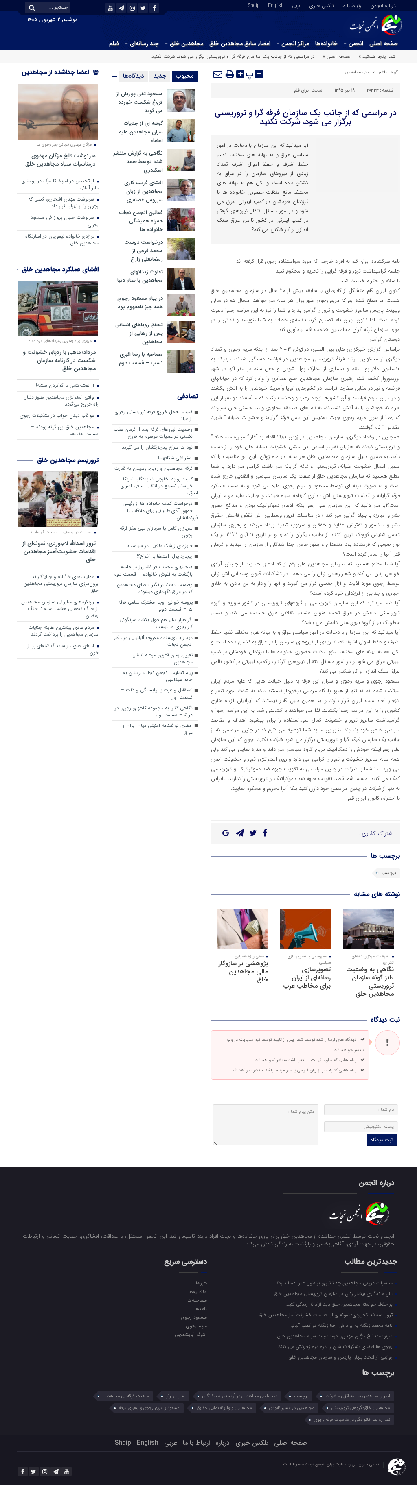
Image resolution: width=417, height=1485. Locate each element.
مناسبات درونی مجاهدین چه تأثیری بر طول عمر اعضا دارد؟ (335, 1283)
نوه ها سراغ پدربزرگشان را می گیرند (157, 447)
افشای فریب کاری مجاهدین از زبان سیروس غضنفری (143, 191)
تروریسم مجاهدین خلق (68, 460)
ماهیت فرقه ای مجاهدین (126, 1396)
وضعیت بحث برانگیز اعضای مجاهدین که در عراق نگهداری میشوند (155, 588)
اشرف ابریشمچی (191, 1334)
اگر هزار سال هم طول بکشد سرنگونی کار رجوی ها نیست (156, 623)
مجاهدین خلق (186, 43)
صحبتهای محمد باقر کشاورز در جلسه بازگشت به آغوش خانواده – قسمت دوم (153, 570)
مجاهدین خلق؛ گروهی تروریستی (360, 1407)
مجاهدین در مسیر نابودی (291, 1407)
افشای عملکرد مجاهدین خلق (60, 269)
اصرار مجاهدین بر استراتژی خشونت (357, 1396)
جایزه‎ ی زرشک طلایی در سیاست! (160, 546)
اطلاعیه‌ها (198, 1291)
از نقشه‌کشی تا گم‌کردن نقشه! (66, 385)
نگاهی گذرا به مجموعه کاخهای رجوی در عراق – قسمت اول (154, 711)
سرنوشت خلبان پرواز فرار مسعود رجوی (65, 221)
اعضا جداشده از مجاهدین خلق (60, 77)
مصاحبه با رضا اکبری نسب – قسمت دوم (141, 358)
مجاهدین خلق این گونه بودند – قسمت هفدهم (65, 430)
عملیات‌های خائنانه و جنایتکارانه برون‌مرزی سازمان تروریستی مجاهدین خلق (61, 583)
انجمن (356, 43)
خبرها (201, 1283)
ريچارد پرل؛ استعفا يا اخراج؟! (165, 556)
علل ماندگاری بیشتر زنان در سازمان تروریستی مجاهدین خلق (334, 1293)
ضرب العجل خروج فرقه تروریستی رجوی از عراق (154, 415)
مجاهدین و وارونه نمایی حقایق (224, 1407)
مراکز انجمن (295, 43)
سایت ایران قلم (308, 90)
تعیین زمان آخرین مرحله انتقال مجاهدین (162, 659)
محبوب (185, 76)
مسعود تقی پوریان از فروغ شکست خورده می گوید (139, 102)
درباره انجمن (383, 5)
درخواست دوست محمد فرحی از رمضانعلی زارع (143, 251)
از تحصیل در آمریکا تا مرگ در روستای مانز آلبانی (60, 184)
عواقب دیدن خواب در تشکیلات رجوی (58, 415)
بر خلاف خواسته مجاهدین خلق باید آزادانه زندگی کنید (340, 1304)
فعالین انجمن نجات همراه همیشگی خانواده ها (141, 221)
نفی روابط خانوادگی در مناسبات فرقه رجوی (352, 1419)
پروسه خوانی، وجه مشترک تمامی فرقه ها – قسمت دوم (155, 606)
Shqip (254, 5)
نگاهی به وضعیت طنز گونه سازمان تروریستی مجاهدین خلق (370, 981)
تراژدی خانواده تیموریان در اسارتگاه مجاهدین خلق (62, 240)
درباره (222, 1443)
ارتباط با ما (352, 5)
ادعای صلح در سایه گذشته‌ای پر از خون (63, 649)
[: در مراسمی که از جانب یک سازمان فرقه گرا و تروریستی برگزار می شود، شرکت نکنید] (218, 74)
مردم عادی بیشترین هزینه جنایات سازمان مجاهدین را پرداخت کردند (64, 631)
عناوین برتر (175, 1396)
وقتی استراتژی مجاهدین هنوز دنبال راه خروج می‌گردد (61, 401)
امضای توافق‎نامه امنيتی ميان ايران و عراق (157, 729)
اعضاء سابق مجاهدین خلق (239, 43)
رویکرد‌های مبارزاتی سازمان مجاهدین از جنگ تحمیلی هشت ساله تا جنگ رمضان (60, 608)
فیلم (114, 43)
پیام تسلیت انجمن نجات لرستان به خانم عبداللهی (158, 676)
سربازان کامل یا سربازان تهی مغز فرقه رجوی (156, 532)
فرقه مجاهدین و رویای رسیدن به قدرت (153, 468)
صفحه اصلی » (337, 56)
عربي (296, 5)
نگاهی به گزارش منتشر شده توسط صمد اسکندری (138, 161)
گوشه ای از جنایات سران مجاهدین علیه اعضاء (141, 132)
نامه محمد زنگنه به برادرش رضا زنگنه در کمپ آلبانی (341, 1325)
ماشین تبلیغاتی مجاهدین (366, 72)
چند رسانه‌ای (144, 43)
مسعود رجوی (194, 1317)
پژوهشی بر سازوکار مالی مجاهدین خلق (243, 971)
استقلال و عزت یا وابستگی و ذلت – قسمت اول (157, 694)
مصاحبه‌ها (197, 1300)
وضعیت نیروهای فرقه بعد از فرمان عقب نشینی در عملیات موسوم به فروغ (153, 433)
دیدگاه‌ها (133, 76)
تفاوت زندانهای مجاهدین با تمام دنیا (140, 276)
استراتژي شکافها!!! (175, 458)
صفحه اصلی (383, 43)
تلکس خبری (321, 5)
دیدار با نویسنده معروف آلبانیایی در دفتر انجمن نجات (153, 641)
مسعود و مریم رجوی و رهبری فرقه (149, 1407)
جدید (160, 76)
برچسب (389, 873)
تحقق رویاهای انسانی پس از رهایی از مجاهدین (139, 333)
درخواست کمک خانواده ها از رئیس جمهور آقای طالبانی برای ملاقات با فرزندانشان (160, 510)
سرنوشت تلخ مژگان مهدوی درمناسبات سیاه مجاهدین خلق (60, 159)
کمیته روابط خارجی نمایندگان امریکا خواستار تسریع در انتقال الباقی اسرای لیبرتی (159, 486)
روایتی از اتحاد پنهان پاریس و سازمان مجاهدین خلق (341, 1357)
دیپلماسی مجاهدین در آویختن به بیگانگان (239, 1396)
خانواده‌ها (326, 43)
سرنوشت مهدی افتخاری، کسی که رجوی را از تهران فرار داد (63, 203)
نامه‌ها (201, 1308)
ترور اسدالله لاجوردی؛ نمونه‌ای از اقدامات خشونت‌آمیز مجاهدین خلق (59, 551)
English (276, 5)
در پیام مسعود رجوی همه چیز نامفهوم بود (140, 302)
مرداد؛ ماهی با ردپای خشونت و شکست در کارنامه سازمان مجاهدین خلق (59, 360)
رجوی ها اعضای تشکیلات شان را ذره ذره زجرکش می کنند (336, 1346)
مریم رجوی (196, 1325)
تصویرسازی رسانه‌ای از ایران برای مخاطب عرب (307, 977)
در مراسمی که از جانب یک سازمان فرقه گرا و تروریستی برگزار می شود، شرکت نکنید (306, 117)
